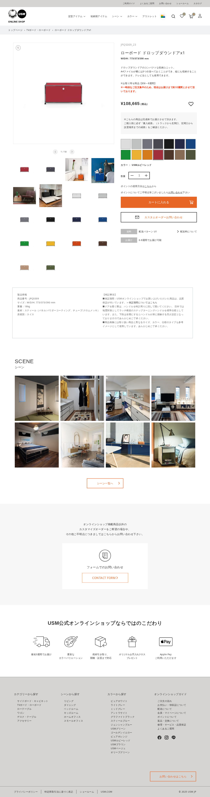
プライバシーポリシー (26, 791)
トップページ (15, 30)
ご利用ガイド (129, 3)
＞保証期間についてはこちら (141, 302)
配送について (165, 708)
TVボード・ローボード (38, 30)
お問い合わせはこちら (173, 776)
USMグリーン (126, 155)
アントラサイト (158, 144)
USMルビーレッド (158, 155)
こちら (148, 186)
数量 (123, 176)
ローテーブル (24, 708)
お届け (129, 240)
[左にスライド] (55, 151)
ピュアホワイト (126, 144)
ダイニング (70, 704)
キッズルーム (71, 712)
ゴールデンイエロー (136, 155)
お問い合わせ (165, 3)
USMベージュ (180, 155)
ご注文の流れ (165, 701)
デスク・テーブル (26, 716)
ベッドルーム (71, 708)
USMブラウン (169, 155)
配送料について (188, 231)
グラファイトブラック (169, 144)
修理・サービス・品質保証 (172, 724)
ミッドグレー (147, 144)
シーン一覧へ (105, 483)
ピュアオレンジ (147, 155)
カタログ (198, 3)
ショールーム (182, 3)
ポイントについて (167, 716)
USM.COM (106, 791)
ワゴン (20, 712)
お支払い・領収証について (172, 704)
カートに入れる (158, 202)
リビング (69, 701)
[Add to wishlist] (191, 104)
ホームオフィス (72, 716)
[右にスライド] (72, 151)
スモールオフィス (73, 720)
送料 (129, 231)
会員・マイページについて (172, 712)
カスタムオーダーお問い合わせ (163, 217)
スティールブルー (180, 144)
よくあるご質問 (147, 3)
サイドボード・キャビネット (32, 701)
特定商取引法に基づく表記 (58, 791)
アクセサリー (24, 720)
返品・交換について (168, 720)
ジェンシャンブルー (191, 144)
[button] (173, 16)
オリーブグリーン (191, 155)
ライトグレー (136, 144)
